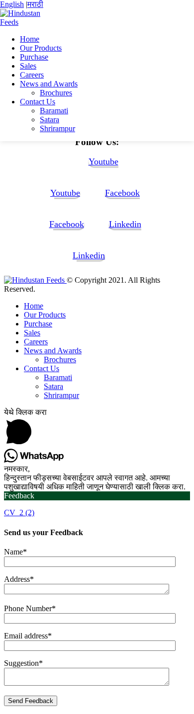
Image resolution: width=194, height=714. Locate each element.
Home (29, 39)
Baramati (54, 110)
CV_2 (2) (19, 512)
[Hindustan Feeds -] (27, 22)
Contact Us (37, 101)
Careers (32, 75)
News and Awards (49, 83)
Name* (15, 552)
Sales (28, 66)
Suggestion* (23, 663)
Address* (19, 579)
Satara (49, 119)
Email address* (28, 636)
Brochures (56, 92)
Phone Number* (30, 608)
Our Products (41, 48)
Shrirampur (57, 128)
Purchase (34, 57)
